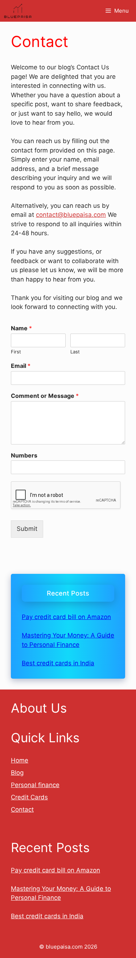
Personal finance (35, 785)
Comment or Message (45, 395)
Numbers (24, 455)
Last (75, 352)
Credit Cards (29, 797)
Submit (27, 528)
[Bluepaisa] (18, 11)
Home (19, 760)
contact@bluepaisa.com (71, 214)
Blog (17, 772)
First (16, 352)
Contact (22, 809)
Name (21, 328)
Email (20, 365)
